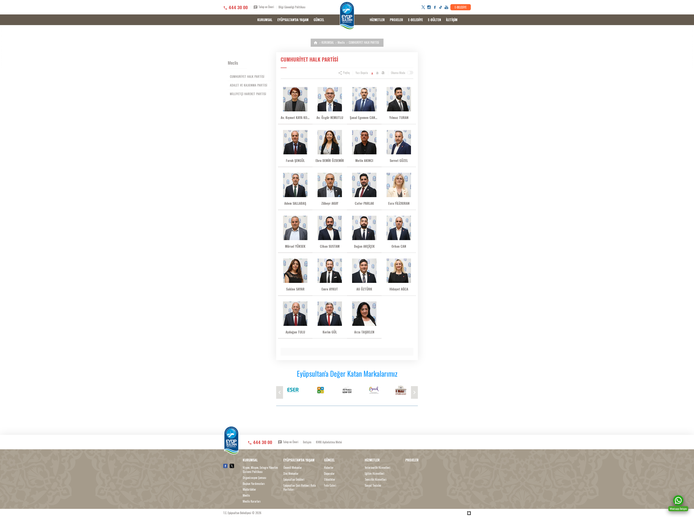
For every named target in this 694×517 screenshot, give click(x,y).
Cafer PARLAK (364, 203)
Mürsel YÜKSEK (295, 246)
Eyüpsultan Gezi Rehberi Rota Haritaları (299, 487)
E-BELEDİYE (460, 7)
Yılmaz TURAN (398, 117)
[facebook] (435, 7)
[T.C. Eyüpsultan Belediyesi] (347, 15)
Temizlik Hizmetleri (375, 479)
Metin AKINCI (364, 160)
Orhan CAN (398, 246)
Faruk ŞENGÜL (295, 160)
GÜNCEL (319, 19)
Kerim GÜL (330, 332)
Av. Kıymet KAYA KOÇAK (295, 117)
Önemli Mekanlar (292, 468)
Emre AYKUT (330, 289)
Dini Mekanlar (291, 474)
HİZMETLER (377, 19)
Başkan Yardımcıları (254, 484)
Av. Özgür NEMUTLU (329, 117)
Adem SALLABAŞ (295, 203)
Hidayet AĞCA (398, 289)
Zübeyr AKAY (329, 203)
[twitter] (423, 7)
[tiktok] (440, 7)
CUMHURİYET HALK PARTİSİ (364, 42)
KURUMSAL (264, 19)
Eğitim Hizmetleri (374, 474)
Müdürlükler (249, 489)
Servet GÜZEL (399, 160)
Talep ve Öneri (266, 7)
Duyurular (329, 474)
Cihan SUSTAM (330, 246)
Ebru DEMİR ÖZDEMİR (330, 160)
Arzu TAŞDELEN (364, 332)
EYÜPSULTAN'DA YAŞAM (293, 19)
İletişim (307, 442)
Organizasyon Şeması (254, 478)
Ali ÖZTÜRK (364, 289)
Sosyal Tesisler (373, 485)
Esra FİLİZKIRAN (399, 203)
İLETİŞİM (451, 19)
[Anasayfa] (315, 43)
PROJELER (396, 19)
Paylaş (346, 72)
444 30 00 (238, 7)
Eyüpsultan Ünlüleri (293, 479)
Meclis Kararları (252, 501)
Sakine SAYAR (295, 289)
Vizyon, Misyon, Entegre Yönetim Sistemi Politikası (260, 470)
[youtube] (446, 7)
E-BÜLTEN (434, 19)
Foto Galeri (330, 485)
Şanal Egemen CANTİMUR (364, 117)
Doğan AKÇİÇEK (364, 246)
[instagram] (429, 7)
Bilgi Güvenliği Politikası (292, 7)
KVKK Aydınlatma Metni (329, 442)
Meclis (341, 42)
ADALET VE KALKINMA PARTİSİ (248, 85)
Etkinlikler (329, 479)
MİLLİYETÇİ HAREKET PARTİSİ (248, 94)
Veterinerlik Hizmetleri (377, 468)
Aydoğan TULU (295, 332)
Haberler (329, 468)
